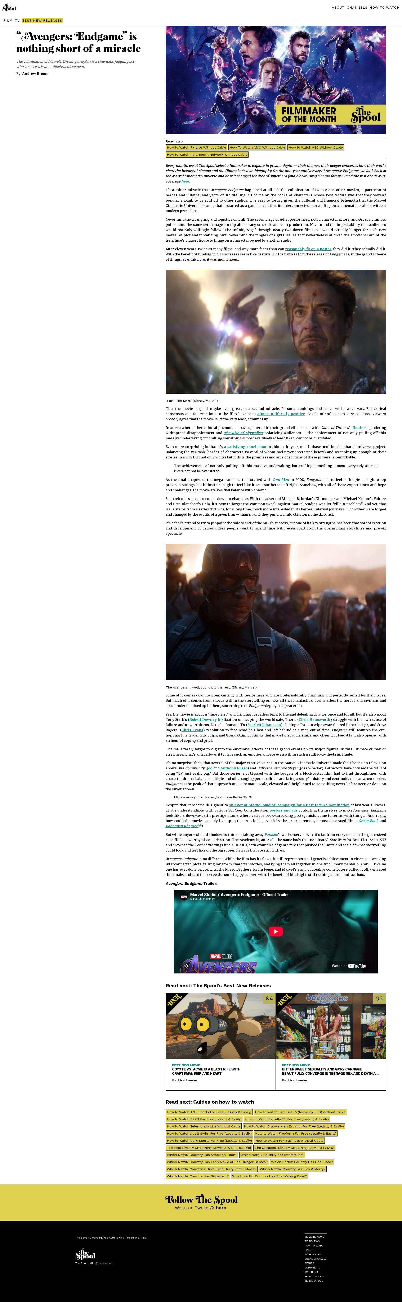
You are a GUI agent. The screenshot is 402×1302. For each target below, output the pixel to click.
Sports (309, 1250)
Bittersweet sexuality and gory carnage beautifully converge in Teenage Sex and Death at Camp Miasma (330, 1071)
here (185, 181)
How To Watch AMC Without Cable (257, 147)
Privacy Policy (314, 1276)
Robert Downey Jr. (205, 719)
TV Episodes (313, 1254)
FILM (8, 20)
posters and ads (283, 810)
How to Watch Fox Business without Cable (289, 1141)
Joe (209, 768)
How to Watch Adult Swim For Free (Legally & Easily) (209, 1133)
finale (358, 428)
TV (17, 20)
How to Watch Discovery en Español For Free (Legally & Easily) (294, 1126)
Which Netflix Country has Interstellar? (272, 1155)
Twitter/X (311, 1272)
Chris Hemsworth (314, 719)
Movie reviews (314, 1237)
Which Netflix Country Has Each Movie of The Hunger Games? (217, 1162)
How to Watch (315, 1245)
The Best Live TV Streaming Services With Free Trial (209, 1148)
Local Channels (316, 1259)
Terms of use (314, 1281)
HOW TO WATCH (385, 7)
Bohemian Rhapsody (183, 826)
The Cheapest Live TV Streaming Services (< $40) (294, 1148)
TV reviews (312, 1241)
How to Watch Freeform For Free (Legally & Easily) (295, 1133)
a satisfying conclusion (245, 447)
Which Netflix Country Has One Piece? (302, 1162)
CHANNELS (357, 7)
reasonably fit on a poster (308, 249)
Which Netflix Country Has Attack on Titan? (202, 1155)
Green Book (368, 821)
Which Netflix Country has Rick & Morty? (292, 1169)
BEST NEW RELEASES (42, 20)
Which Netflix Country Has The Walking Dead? (269, 1176)
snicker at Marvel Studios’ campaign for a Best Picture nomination (289, 805)
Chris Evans (193, 730)
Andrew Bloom (35, 73)
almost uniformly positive (281, 414)
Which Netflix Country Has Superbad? (198, 1176)
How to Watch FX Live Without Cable (196, 147)
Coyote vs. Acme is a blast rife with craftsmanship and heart (206, 1071)
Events (309, 1263)
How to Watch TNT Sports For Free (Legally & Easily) (209, 1112)
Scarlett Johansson (264, 725)
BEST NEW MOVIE (186, 1065)
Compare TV (312, 1267)
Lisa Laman (187, 1080)
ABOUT (338, 7)
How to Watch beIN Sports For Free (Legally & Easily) (209, 1141)
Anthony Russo (233, 768)
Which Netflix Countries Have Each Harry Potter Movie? (211, 1169)
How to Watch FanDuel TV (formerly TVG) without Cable (300, 1112)
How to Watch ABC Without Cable (316, 147)
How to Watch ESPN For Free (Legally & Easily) (204, 1119)
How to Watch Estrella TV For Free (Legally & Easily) (287, 1119)
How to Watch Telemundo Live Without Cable (203, 1126)
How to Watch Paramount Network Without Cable (207, 155)
